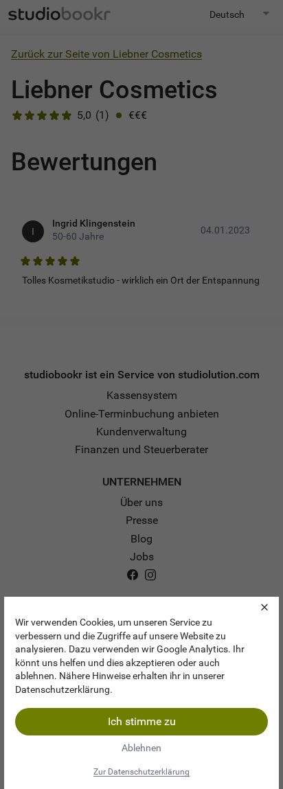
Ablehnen (141, 747)
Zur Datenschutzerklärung (141, 772)
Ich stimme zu (142, 721)
